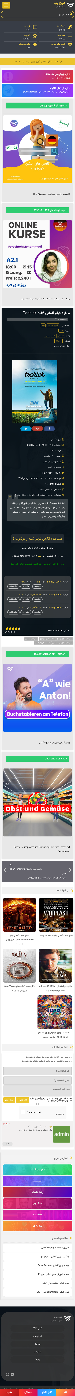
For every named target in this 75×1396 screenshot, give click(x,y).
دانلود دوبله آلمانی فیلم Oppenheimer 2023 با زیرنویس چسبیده (19, 940)
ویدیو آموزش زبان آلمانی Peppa (53, 1274)
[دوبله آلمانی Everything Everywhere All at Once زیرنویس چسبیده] (55, 1028)
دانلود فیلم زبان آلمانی (42, 643)
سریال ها (61, 35)
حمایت (37, 1344)
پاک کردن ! (22, 1100)
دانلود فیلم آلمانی (31, 639)
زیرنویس (37, 586)
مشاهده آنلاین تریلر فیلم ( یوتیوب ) (37, 539)
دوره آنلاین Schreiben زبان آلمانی (52, 1292)
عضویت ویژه (24, 44)
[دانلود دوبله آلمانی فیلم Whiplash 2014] (56, 931)
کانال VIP (37, 1328)
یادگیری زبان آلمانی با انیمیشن (55, 1257)
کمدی (47, 336)
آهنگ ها (61, 26)
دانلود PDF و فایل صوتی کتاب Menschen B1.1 (47, 876)
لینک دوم (25, 586)
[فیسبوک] (49, 428)
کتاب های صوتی (58, 44)
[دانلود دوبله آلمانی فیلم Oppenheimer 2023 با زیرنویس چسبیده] (19, 931)
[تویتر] (26, 428)
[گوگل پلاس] (37, 428)
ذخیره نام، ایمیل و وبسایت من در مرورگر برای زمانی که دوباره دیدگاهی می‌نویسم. (51, 1099)
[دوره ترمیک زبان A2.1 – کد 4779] (37, 287)
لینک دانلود (13, 586)
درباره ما (37, 1352)
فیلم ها (27, 26)
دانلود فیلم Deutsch (64, 639)
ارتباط (37, 1360)
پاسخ (7, 1144)
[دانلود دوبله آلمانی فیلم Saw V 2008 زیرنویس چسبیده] (19, 982)
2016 (61, 330)
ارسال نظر (9, 1100)
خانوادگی (61, 336)
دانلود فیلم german (47, 639)
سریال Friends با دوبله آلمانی (55, 1248)
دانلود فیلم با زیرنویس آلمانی (62, 643)
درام (53, 336)
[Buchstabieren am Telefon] (37, 731)
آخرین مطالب (53, 325)
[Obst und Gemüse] (37, 836)
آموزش (27, 35)
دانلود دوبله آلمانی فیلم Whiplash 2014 (56, 935)
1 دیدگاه (58, 341)
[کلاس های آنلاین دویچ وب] (37, 183)
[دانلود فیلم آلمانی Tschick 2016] (36, 423)
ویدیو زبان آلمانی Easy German (53, 1265)
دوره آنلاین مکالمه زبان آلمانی (55, 1283)
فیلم (43, 325)
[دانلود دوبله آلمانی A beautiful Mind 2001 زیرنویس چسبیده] (55, 982)
